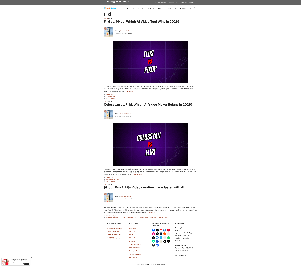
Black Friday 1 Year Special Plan (19, 261)
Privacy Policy (134, 251)
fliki (107, 96)
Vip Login (132, 238)
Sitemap (132, 241)
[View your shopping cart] (190, 8)
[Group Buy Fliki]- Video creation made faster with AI (144, 187)
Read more (129, 91)
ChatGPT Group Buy (113, 238)
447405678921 (122, 2)
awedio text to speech (112, 217)
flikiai (166, 217)
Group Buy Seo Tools (125, 31)
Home (106, 18)
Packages (140, 8)
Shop (169, 8)
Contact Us (133, 257)
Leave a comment (111, 98)
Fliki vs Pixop (112, 96)
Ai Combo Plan (183, 2)
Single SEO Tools (135, 244)
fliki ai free (129, 217)
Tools (159, 8)
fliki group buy (149, 217)
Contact (183, 8)
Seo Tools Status (134, 247)
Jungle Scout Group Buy (115, 228)
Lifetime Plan (191, 2)
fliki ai (123, 217)
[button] (194, 8)
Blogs (131, 234)
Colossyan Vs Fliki (111, 179)
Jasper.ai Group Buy (113, 231)
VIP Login (150, 8)
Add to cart (27, 263)
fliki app (142, 217)
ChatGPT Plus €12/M (173, 2)
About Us (130, 8)
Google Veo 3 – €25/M (160, 2)
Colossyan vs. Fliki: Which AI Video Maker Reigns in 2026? (148, 104)
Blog (175, 8)
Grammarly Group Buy (114, 234)
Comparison (109, 94)
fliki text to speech (159, 217)
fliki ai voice (135, 217)
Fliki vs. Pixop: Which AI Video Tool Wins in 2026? (142, 21)
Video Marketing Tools (112, 216)
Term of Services (135, 254)
